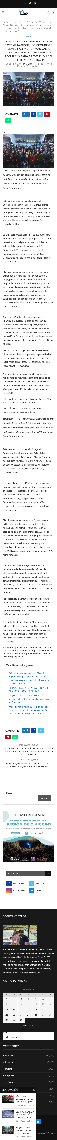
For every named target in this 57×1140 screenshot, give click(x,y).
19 (36, 1010)
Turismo (29, 1082)
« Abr (25, 1026)
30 (14, 1020)
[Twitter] (26, 3)
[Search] (48, 12)
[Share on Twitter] (40, 114)
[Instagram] (30, 3)
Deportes (29, 1076)
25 (28, 1015)
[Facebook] (21, 3)
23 (14, 1015)
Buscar (9, 793)
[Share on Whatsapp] (8, 120)
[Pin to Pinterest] (47, 114)
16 (14, 1010)
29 (6, 1020)
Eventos (29, 1062)
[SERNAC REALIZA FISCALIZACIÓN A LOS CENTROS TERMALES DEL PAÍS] (8, 1114)
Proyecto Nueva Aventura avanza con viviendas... (24, 1130)
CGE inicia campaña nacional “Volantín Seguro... (25, 1099)
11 (28, 1004)
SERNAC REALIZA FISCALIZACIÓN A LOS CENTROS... (25, 1115)
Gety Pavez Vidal (24, 64)
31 (21, 1020)
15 (6, 1010)
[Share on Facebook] (33, 114)
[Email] (35, 3)
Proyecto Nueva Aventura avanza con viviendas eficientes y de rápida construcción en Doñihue (30, 699)
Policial (29, 1069)
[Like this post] (27, 114)
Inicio (5, 22)
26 (36, 1015)
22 (6, 1015)
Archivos (7, 1033)
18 (28, 1010)
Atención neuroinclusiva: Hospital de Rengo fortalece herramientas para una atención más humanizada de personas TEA (29, 710)
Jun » (31, 1026)
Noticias (17, 22)
